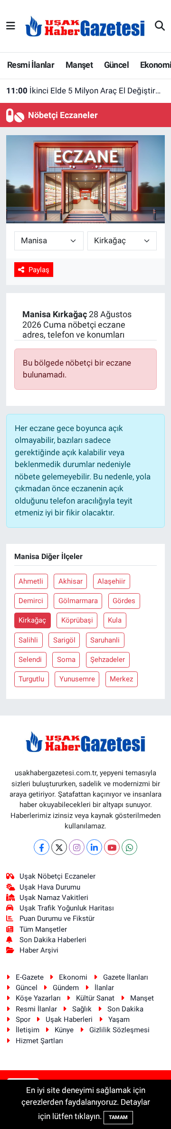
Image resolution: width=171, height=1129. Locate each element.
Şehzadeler (107, 659)
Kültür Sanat (95, 998)
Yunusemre (77, 679)
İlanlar (104, 987)
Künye (64, 1030)
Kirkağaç (32, 620)
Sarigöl (64, 640)
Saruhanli (105, 640)
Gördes (124, 601)
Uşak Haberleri (69, 1019)
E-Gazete (30, 977)
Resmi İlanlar (30, 65)
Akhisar (70, 581)
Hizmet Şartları (39, 1041)
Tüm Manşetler (43, 929)
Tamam (118, 1117)
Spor (23, 1019)
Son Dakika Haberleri (52, 940)
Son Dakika (125, 1009)
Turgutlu (31, 679)
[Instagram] (77, 847)
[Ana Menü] (10, 25)
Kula (115, 620)
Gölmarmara (78, 601)
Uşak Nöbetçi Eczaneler (57, 876)
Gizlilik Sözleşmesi (119, 1030)
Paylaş (38, 270)
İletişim (27, 1030)
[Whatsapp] (129, 847)
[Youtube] (112, 847)
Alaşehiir (111, 581)
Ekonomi (73, 977)
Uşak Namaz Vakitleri (53, 897)
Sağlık (82, 1009)
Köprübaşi (77, 620)
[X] (59, 847)
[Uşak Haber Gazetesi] (85, 25)
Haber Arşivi (38, 950)
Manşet (79, 65)
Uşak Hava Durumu (49, 887)
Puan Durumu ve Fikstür (57, 918)
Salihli (28, 640)
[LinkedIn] (94, 847)
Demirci (31, 601)
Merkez (121, 679)
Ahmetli (31, 581)
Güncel (116, 65)
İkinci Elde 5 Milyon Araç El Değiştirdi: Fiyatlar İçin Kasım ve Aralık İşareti (85, 90)
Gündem (66, 987)
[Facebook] (41, 847)
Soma (66, 659)
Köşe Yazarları (38, 998)
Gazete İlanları (125, 977)
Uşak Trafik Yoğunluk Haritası (66, 908)
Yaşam (119, 1019)
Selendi (30, 659)
